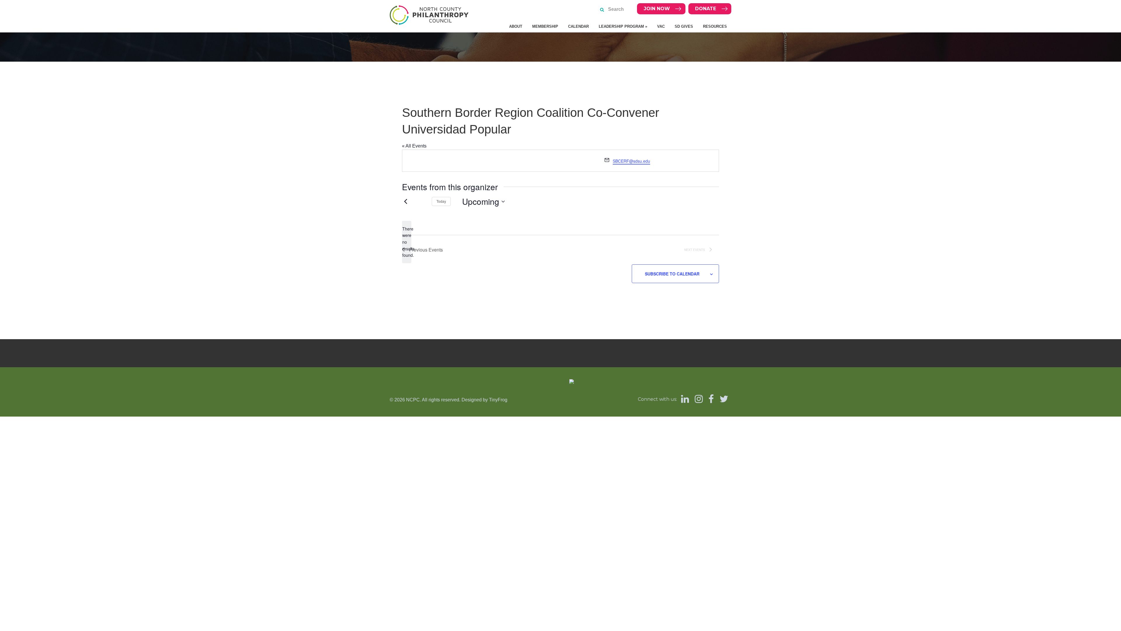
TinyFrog (498, 399)
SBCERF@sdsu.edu (631, 161)
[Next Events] (420, 201)
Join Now (657, 8)
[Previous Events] (405, 201)
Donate (705, 8)
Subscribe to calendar (672, 274)
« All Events (414, 145)
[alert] (406, 242)
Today (441, 201)
